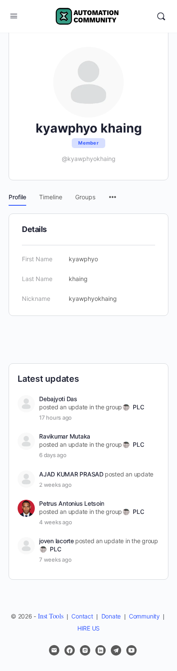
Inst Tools (51, 615)
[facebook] (69, 650)
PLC (138, 407)
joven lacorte (56, 540)
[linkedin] (100, 650)
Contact (82, 616)
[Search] (161, 16)
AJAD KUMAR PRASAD (71, 474)
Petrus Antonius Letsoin (71, 503)
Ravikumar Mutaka (64, 436)
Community (144, 616)
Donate (111, 616)
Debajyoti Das (58, 398)
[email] (54, 650)
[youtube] (131, 650)
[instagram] (85, 650)
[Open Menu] (14, 15)
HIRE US (88, 628)
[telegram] (116, 650)
